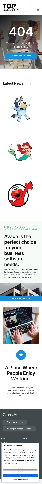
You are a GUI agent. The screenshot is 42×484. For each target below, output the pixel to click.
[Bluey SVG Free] (21, 108)
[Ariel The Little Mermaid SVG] (21, 151)
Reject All (20, 472)
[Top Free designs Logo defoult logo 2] (11, 4)
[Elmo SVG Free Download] (21, 194)
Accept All (20, 476)
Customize (20, 468)
